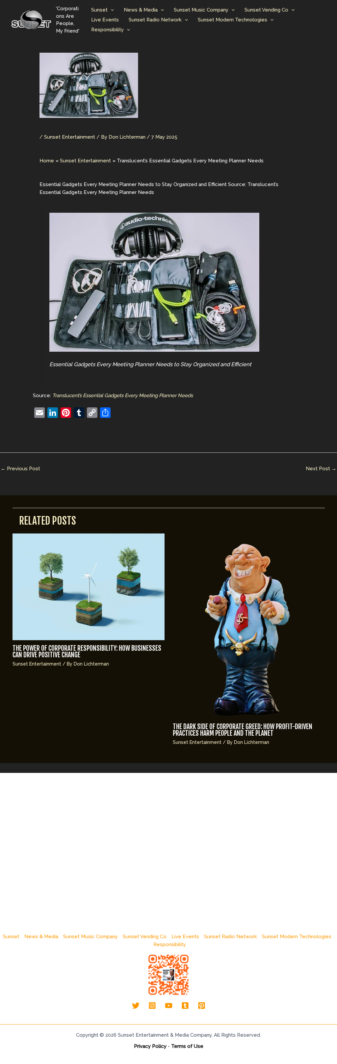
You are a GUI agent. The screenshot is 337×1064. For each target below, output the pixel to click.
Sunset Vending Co (266, 10)
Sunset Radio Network (155, 20)
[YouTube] (168, 1005)
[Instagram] (152, 1005)
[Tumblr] (185, 1005)
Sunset (99, 10)
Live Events (105, 20)
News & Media (141, 10)
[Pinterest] (201, 1005)
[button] (111, 10)
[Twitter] (136, 1005)
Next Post (321, 469)
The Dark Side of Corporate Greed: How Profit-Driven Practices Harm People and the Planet (242, 730)
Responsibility (107, 30)
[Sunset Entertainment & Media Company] (31, 19)
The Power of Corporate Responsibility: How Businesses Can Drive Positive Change (87, 651)
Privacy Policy (150, 1046)
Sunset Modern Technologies (232, 20)
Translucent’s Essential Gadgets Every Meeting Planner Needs (122, 395)
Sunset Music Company (201, 10)
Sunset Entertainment (69, 137)
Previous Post (20, 469)
